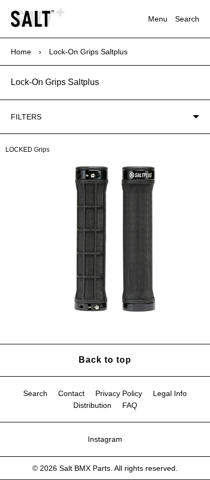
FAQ (129, 405)
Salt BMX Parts (84, 468)
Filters (26, 116)
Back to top (105, 359)
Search (187, 19)
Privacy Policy (118, 393)
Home (21, 51)
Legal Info (170, 393)
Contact (71, 393)
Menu (157, 19)
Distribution (92, 405)
